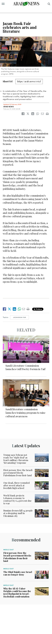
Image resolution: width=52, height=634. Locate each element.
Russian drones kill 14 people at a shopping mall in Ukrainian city (18, 513)
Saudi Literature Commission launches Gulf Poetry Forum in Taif (25, 367)
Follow (38, 309)
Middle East (8, 550)
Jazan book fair (19, 317)
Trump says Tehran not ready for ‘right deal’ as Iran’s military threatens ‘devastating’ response (15, 458)
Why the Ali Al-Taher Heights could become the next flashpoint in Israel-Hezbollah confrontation (17, 592)
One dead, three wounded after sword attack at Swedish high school (16, 485)
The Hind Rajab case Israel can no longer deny (17, 573)
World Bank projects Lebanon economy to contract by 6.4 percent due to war (17, 499)
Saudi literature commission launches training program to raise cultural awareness (25, 413)
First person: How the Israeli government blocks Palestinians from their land (17, 473)
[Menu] (3, 3)
